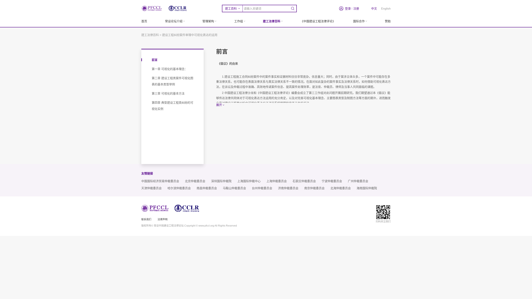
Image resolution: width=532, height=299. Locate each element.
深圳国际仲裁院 (221, 181)
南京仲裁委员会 (314, 188)
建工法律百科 (271, 21)
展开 (219, 105)
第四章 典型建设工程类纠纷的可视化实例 (172, 105)
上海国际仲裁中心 (249, 181)
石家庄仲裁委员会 (304, 181)
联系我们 (146, 219)
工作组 (238, 21)
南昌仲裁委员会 (207, 188)
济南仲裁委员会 (288, 188)
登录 (348, 8)
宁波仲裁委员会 (332, 181)
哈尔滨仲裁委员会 (179, 188)
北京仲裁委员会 (195, 181)
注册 (356, 8)
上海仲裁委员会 (276, 181)
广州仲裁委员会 (358, 181)
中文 (374, 8)
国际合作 (359, 21)
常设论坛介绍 (173, 21)
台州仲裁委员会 (262, 188)
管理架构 (208, 21)
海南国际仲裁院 (367, 188)
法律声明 (162, 219)
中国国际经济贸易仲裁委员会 (160, 181)
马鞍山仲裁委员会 (234, 188)
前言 (155, 59)
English (386, 8)
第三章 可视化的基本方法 (168, 93)
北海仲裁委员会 (340, 188)
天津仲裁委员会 (151, 188)
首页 (144, 21)
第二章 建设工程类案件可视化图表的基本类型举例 (172, 81)
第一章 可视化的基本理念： (169, 69)
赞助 (388, 21)
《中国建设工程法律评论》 (317, 21)
